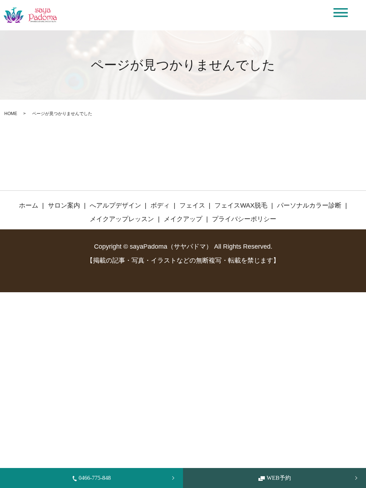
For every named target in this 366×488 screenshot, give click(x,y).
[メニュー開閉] (340, 12)
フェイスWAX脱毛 (240, 205)
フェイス (192, 205)
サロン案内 (64, 205)
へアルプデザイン (115, 205)
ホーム (28, 205)
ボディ (160, 205)
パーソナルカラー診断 (309, 205)
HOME (10, 113)
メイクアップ (183, 219)
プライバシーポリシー (244, 219)
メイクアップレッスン (122, 219)
